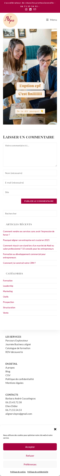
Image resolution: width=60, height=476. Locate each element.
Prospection (8, 302)
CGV (7, 375)
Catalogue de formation (17, 348)
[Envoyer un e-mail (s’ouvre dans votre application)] (34, 9)
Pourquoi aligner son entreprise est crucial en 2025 (26, 240)
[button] (55, 429)
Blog (7, 371)
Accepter (30, 446)
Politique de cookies (18, 472)
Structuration (9, 307)
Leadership (8, 286)
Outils (5, 296)
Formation (7, 280)
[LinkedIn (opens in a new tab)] (30, 9)
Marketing (8, 291)
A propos (10, 367)
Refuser (30, 455)
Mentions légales (14, 382)
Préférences (30, 464)
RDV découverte (14, 352)
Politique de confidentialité (37, 472)
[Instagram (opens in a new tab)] (26, 9)
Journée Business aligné (18, 344)
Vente (5, 312)
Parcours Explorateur (16, 340)
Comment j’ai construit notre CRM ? (19, 263)
